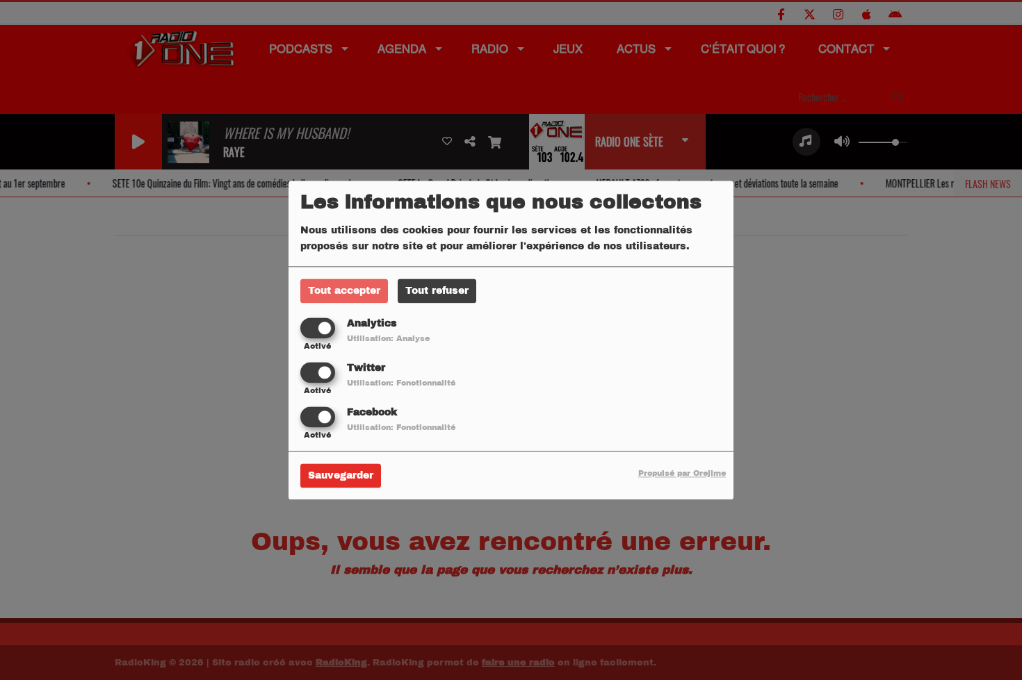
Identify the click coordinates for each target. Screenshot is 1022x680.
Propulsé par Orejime (682, 473)
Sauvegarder (340, 475)
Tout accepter (344, 290)
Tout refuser (437, 290)
